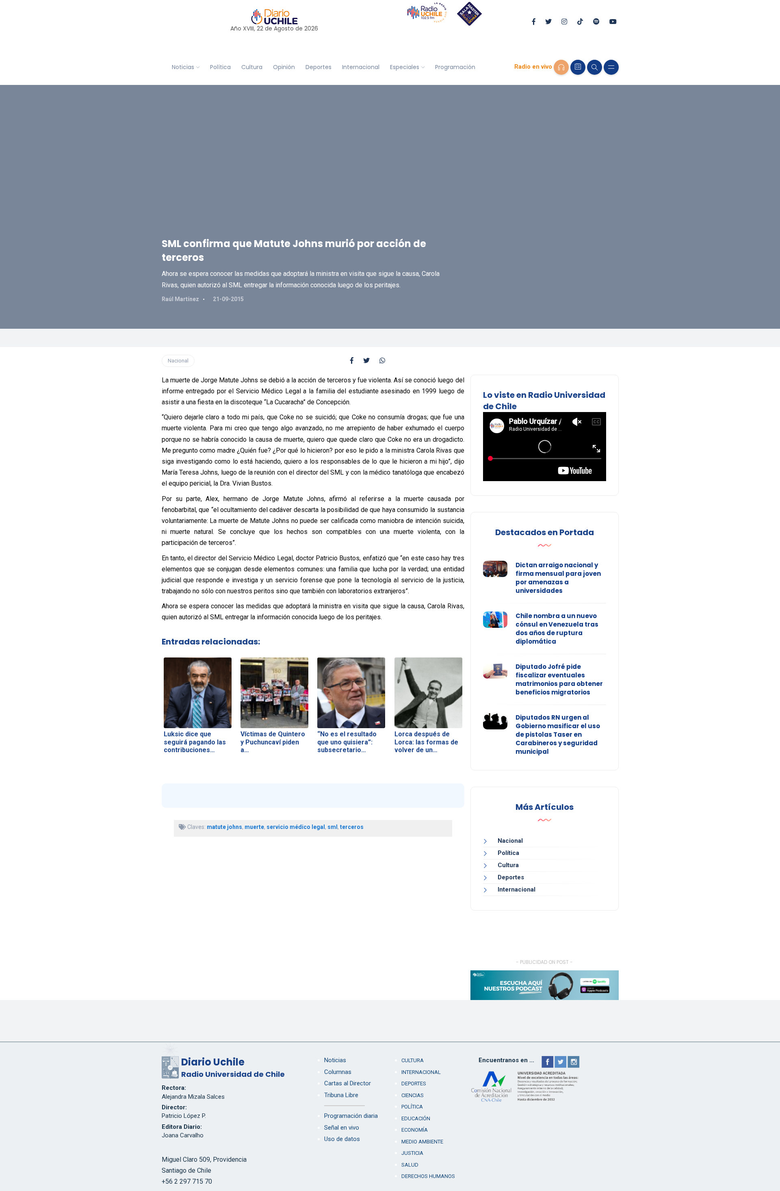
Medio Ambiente (422, 1142)
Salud (409, 1165)
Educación (415, 1118)
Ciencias (412, 1095)
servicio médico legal (295, 827)
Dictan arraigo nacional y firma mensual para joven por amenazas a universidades (558, 578)
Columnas (337, 1072)
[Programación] (577, 67)
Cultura (251, 67)
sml (332, 827)
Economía (414, 1130)
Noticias (183, 67)
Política (220, 67)
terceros (352, 827)
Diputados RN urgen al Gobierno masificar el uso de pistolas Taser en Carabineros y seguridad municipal (558, 734)
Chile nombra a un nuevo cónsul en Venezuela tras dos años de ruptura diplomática (557, 629)
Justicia (412, 1153)
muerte (254, 827)
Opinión (284, 67)
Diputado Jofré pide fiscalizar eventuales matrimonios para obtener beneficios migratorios (559, 679)
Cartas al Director (347, 1083)
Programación (455, 67)
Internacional (360, 67)
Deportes (319, 67)
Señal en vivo (341, 1127)
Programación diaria (351, 1115)
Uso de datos (342, 1139)
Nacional (178, 361)
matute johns (224, 827)
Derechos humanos (428, 1176)
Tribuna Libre (341, 1095)
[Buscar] (594, 67)
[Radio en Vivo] (561, 67)
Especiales (404, 67)
